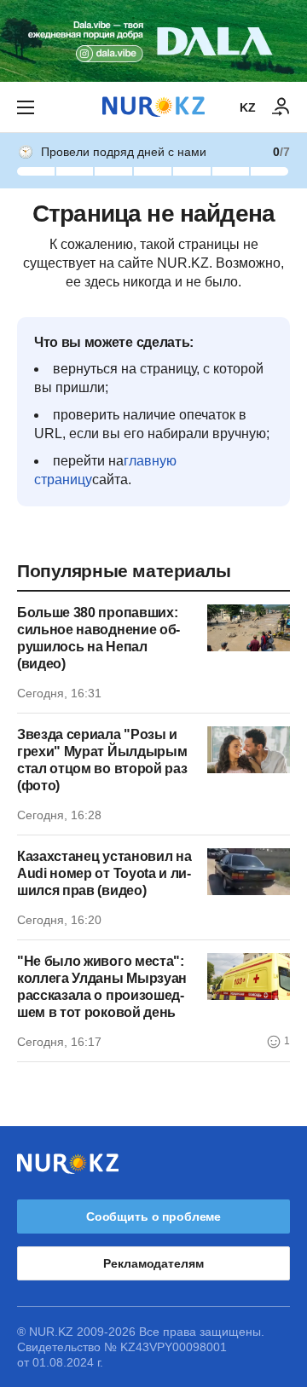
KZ (248, 107)
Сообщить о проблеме (153, 1216)
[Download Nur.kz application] (153, 41)
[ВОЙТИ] (281, 107)
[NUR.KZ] (153, 107)
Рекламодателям (153, 1263)
